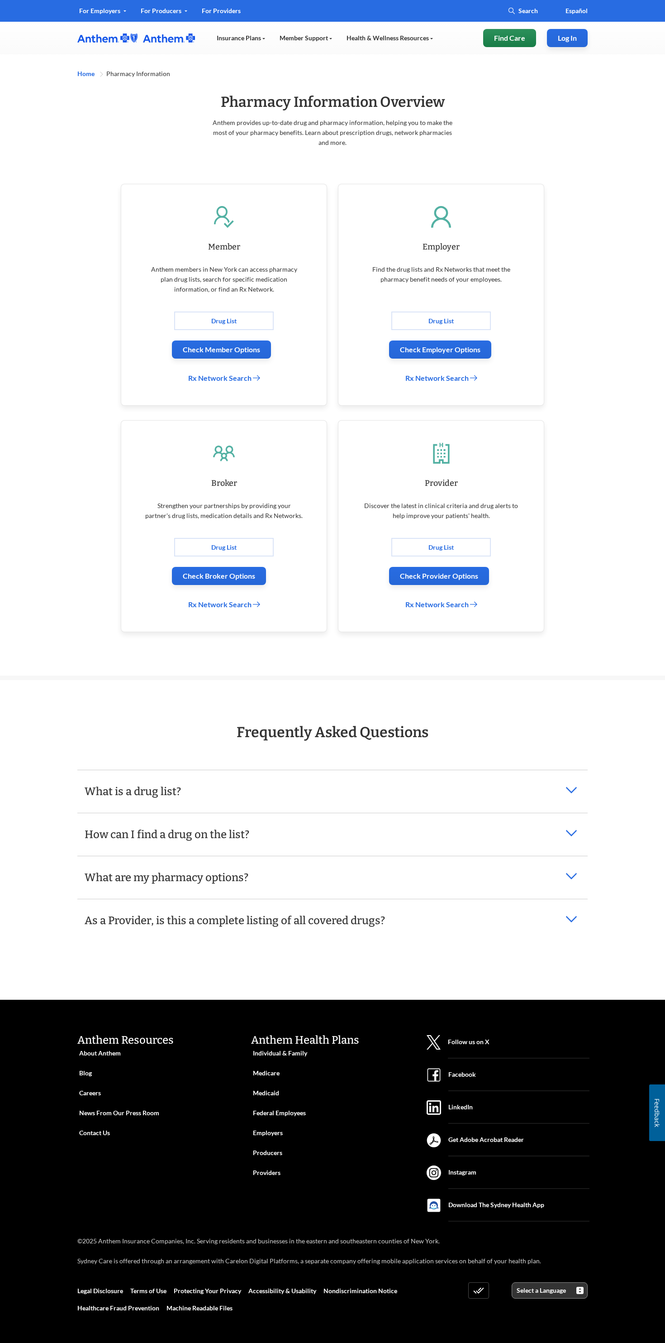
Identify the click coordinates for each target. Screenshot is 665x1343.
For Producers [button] (162, 10)
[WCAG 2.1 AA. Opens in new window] (478, 1290)
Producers (267, 1152)
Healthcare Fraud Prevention (118, 1308)
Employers (268, 1133)
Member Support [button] (304, 38)
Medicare (266, 1073)
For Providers (221, 13)
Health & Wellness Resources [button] (388, 38)
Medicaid (266, 1093)
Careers (90, 1093)
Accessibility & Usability (282, 1291)
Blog (85, 1073)
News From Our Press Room (119, 1113)
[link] (136, 38)
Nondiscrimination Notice (360, 1291)
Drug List (224, 321)
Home (86, 73)
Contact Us (94, 1133)
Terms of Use (148, 1291)
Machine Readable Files (199, 1308)
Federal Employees (279, 1113)
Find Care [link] (509, 38)
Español (576, 10)
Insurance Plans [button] (239, 38)
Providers (266, 1172)
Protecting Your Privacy (207, 1291)
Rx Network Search (220, 378)
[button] (332, 784)
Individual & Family (280, 1053)
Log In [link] (567, 38)
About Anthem (100, 1053)
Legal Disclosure (100, 1291)
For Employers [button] (100, 10)
